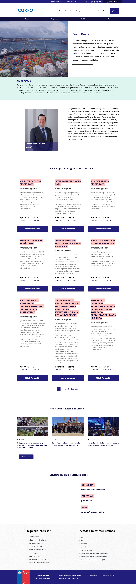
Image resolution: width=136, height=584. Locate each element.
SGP (82, 537)
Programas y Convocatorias (86, 11)
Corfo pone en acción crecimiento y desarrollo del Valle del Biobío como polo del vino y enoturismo (32, 445)
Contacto (111, 19)
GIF (82, 540)
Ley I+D (83, 547)
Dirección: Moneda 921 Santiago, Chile (69, 575)
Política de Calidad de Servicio (38, 563)
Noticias (83, 19)
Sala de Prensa (103, 11)
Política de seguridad (44, 578)
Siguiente (74, 389)
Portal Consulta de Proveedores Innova (94, 553)
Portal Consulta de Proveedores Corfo (94, 557)
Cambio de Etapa (87, 550)
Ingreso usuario (113, 1)
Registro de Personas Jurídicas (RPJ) (93, 560)
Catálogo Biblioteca (35, 556)
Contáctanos (73, 1)
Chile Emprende (33, 537)
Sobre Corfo (69, 11)
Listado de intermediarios (37, 550)
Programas (55, 19)
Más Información (32, 228)
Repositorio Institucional (37, 559)
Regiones (114, 11)
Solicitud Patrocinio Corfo (37, 540)
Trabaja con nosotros (36, 546)
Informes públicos (34, 553)
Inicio (61, 11)
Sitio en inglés (57, 1)
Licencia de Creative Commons (68, 578)
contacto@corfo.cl (109, 575)
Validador (84, 544)
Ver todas (26, 457)
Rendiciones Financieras (36, 543)
